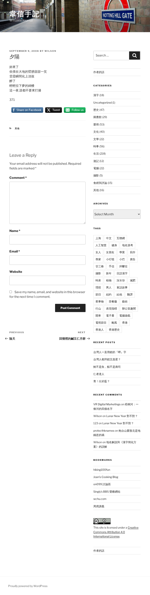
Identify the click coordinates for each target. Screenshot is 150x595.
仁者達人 (98, 374)
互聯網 (121, 238)
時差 (98, 280)
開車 (98, 315)
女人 (98, 252)
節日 (98, 294)
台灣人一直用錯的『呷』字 (109, 352)
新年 (109, 273)
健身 (114, 245)
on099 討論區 (102, 484)
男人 (109, 287)
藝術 (125, 301)
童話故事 (122, 287)
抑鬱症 (123, 266)
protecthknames (103, 430)
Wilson (50, 51)
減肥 (132, 280)
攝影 (96, 175)
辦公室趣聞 (129, 308)
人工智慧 (101, 245)
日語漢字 (122, 273)
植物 (109, 280)
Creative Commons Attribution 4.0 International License (115, 532)
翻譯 (130, 294)
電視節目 (101, 322)
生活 (96, 153)
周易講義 (98, 506)
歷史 (96, 109)
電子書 (110, 315)
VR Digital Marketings (107, 404)
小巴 (122, 259)
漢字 (96, 95)
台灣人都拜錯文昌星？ (107, 359)
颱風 (114, 322)
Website (15, 272)
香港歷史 (114, 329)
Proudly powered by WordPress (27, 586)
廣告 (132, 259)
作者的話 (98, 72)
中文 (109, 238)
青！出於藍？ (101, 381)
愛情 (96, 124)
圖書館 (97, 117)
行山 (98, 308)
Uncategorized (102, 102)
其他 (17, 128)
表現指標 (111, 308)
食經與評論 (100, 182)
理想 (98, 287)
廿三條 (100, 266)
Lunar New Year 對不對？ (122, 416)
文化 (96, 131)
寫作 (132, 252)
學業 (122, 252)
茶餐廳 (113, 301)
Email (14, 251)
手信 (111, 266)
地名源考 (127, 245)
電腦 (96, 168)
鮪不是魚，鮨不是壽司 (107, 366)
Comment (18, 178)
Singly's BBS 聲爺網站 (106, 491)
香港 (125, 322)
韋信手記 (24, 13)
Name (14, 231)
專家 (98, 259)
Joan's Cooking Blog (105, 477)
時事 (96, 146)
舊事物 (100, 301)
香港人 (100, 329)
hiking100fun (101, 469)
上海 (98, 238)
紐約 (109, 294)
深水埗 (121, 280)
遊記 (96, 161)
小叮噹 (110, 259)
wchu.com (99, 498)
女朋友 (110, 252)
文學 (96, 139)
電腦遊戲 (124, 315)
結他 (119, 294)
